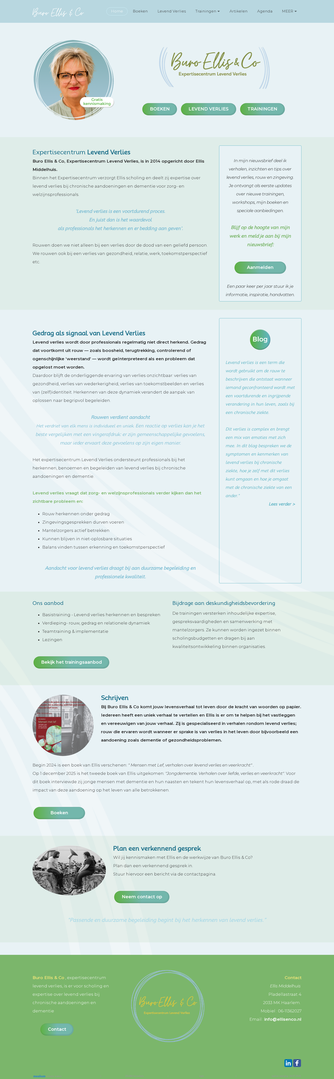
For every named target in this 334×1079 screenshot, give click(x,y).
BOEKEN (160, 109)
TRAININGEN (262, 109)
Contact (57, 1029)
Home (117, 11)
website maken (53, 1076)
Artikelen (238, 11)
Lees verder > (282, 504)
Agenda (264, 11)
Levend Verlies (171, 11)
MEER (287, 11)
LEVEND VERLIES (209, 109)
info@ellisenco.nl (282, 1019)
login (201, 1076)
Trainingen (205, 11)
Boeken (140, 11)
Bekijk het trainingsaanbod (71, 662)
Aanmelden (260, 267)
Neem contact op (142, 896)
